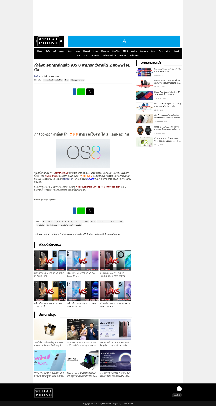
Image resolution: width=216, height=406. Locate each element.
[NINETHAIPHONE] (49, 41)
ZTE (85, 55)
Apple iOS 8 (47, 221)
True (161, 51)
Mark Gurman (103, 221)
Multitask (67, 179)
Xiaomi (176, 51)
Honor (77, 51)
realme (134, 51)
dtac (70, 51)
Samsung (144, 51)
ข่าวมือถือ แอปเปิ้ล (67, 225)
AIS (54, 51)
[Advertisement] (108, 16)
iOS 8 (93, 221)
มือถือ (48, 51)
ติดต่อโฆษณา (134, 55)
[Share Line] (81, 91)
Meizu (95, 51)
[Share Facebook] (74, 91)
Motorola (105, 51)
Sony (153, 51)
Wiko (79, 55)
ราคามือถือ (95, 55)
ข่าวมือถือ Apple (52, 225)
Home (39, 51)
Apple (61, 51)
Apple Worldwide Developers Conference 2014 (71, 221)
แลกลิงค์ (177, 395)
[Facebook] (179, 388)
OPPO (125, 51)
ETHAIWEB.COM (127, 403)
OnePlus (116, 51)
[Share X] (90, 91)
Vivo (168, 51)
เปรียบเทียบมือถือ (109, 55)
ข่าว (121, 221)
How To (123, 55)
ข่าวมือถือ (40, 225)
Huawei (86, 51)
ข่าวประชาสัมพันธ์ (48, 80)
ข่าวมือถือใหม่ (58, 80)
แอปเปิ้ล (78, 225)
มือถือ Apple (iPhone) (77, 80)
